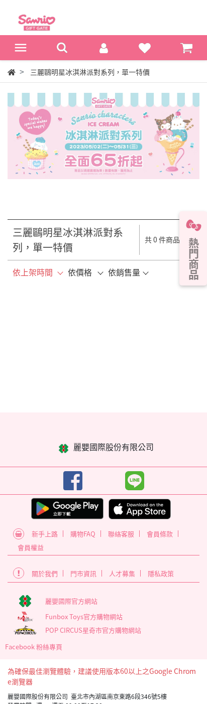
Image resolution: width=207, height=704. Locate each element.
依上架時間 (33, 272)
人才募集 (122, 573)
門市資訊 (83, 573)
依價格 (80, 272)
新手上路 (45, 533)
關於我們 (45, 573)
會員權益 (31, 547)
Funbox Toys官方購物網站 (84, 616)
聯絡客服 (121, 533)
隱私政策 (161, 573)
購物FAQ (82, 533)
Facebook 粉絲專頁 (33, 646)
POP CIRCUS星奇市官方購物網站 (93, 630)
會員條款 (160, 533)
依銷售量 (124, 272)
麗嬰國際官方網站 (71, 601)
